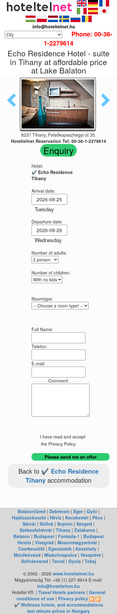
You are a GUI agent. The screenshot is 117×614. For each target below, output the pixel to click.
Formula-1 (69, 536)
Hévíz (55, 517)
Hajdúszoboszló (29, 517)
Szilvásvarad (34, 561)
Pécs (97, 517)
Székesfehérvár (36, 530)
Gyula (74, 561)
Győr (92, 511)
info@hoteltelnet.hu (58, 586)
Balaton (21, 536)
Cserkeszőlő (31, 549)
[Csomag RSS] (97, 598)
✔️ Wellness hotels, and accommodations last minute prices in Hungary (58, 608)
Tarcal (58, 561)
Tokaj (90, 561)
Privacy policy (73, 598)
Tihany (63, 530)
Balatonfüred (32, 511)
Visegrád (44, 542)
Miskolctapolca (60, 555)
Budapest (44, 536)
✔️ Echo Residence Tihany (62, 475)
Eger (78, 511)
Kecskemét (77, 517)
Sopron (65, 524)
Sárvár (29, 524)
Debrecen (59, 511)
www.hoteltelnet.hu (73, 573)
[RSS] (91, 598)
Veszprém (90, 555)
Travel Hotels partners (61, 592)
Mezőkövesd (27, 555)
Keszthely (86, 549)
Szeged (84, 524)
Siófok (46, 524)
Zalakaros (84, 530)
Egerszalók (60, 549)
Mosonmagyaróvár (77, 542)
